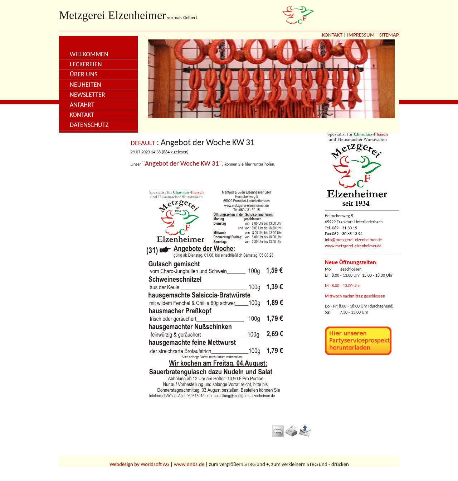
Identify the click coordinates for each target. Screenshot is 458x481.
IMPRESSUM (361, 35)
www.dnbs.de (189, 464)
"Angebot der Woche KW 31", (183, 164)
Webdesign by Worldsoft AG (139, 464)
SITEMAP (389, 35)
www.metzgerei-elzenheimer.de (353, 246)
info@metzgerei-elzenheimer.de (353, 240)
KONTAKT (332, 35)
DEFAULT (143, 143)
